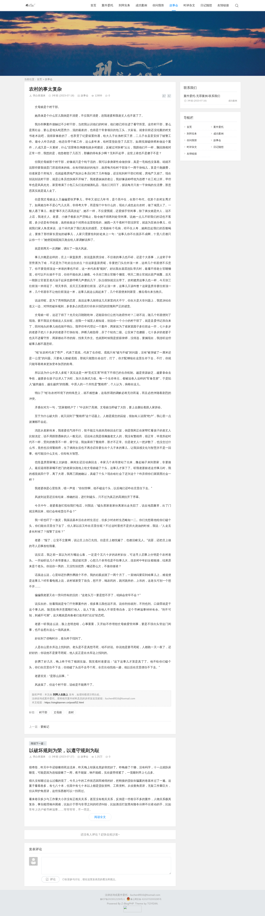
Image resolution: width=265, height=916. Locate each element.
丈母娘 (58, 712)
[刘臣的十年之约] (132, 911)
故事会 (173, 5)
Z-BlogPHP (127, 903)
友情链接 (223, 5)
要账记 (45, 726)
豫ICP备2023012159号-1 (112, 899)
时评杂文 (189, 5)
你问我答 (158, 5)
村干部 (43, 712)
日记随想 (206, 5)
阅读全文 (100, 817)
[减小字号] (169, 96)
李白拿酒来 (39, 95)
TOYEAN (152, 903)
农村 (71, 712)
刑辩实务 (124, 5)
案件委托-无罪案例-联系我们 (202, 95)
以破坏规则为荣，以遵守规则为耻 (64, 750)
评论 (53, 879)
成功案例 (141, 5)
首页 (93, 5)
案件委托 (107, 5)
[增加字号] (164, 96)
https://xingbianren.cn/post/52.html (64, 702)
